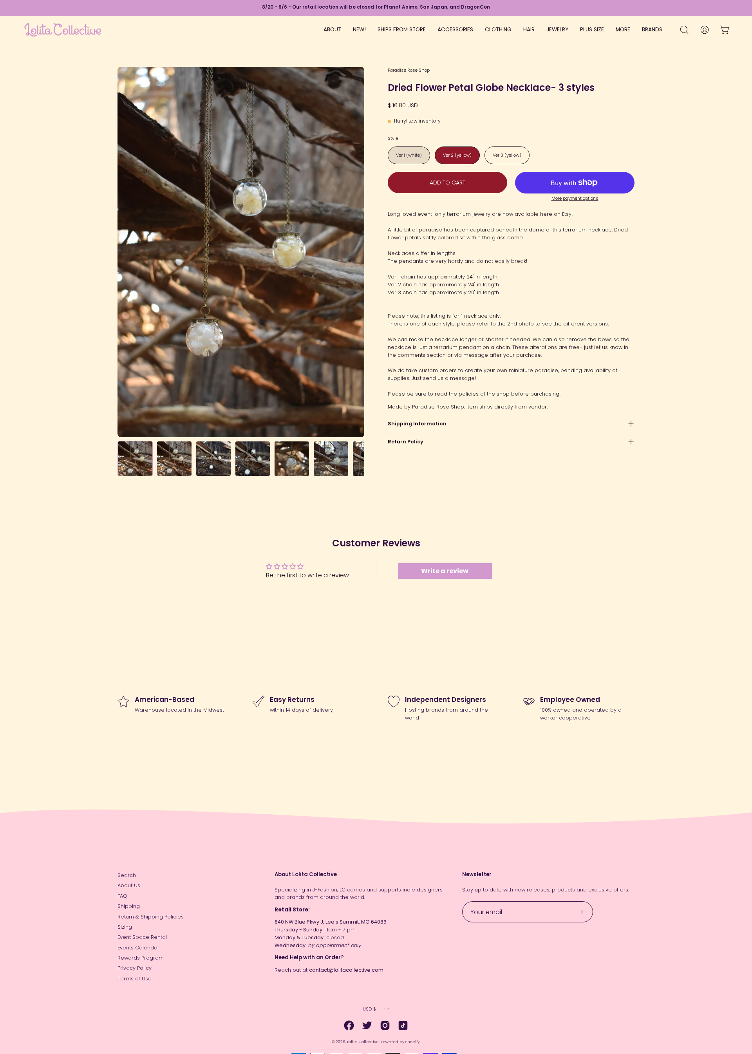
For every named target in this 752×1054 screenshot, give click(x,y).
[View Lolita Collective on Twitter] (367, 1025)
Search (127, 875)
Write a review (444, 570)
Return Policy (405, 441)
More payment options (574, 198)
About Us (129, 885)
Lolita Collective (363, 1041)
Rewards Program (141, 958)
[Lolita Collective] (63, 30)
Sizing (125, 927)
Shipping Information (417, 423)
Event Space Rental (142, 937)
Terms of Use (135, 978)
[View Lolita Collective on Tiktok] (403, 1025)
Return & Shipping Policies (151, 916)
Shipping (129, 906)
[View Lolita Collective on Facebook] (349, 1025)
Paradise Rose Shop (409, 70)
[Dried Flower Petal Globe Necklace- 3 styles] (135, 458)
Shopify (412, 1041)
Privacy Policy (135, 968)
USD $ (369, 1009)
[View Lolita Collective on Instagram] (385, 1025)
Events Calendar (138, 947)
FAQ (122, 896)
